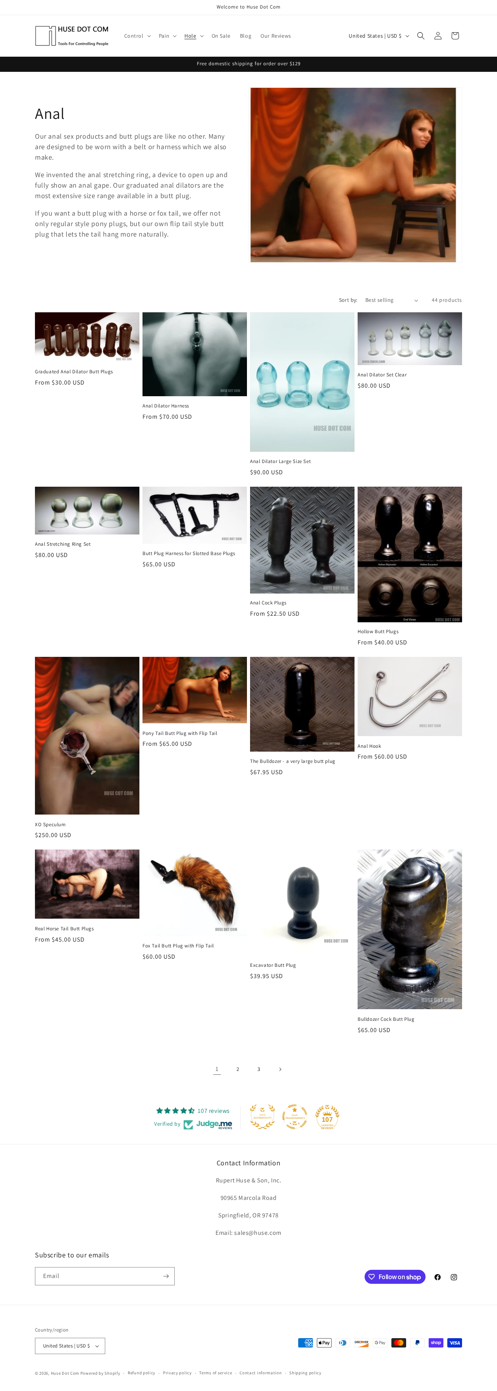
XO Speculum (50, 825)
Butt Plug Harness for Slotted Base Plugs (188, 553)
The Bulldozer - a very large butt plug (292, 761)
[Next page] (279, 1069)
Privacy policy (177, 1372)
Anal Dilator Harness (165, 406)
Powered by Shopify (100, 1373)
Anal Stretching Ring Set (62, 544)
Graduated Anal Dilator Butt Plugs (74, 372)
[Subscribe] (165, 1276)
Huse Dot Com (65, 1373)
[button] (137, 36)
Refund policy (141, 1372)
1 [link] (217, 1069)
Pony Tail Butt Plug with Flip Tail (179, 733)
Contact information (261, 1372)
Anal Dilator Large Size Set (280, 461)
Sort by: (348, 299)
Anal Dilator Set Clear (382, 375)
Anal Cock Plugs (268, 603)
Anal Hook (369, 746)
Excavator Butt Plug (273, 965)
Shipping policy (305, 1372)
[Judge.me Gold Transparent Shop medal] (294, 1116)
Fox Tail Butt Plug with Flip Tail (178, 946)
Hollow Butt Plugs (378, 631)
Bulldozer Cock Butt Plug (386, 1019)
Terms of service (215, 1372)
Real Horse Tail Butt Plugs (64, 929)
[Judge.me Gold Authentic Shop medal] (262, 1116)
